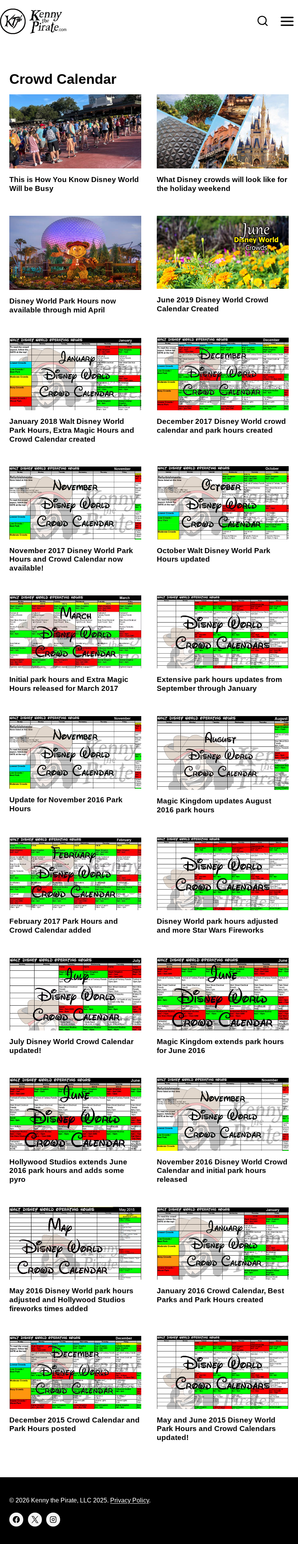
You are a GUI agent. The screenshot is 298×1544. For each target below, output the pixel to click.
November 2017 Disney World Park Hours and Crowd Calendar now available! (71, 559)
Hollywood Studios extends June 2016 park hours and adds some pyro (68, 1171)
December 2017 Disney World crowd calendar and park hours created (221, 425)
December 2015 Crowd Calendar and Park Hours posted (74, 1424)
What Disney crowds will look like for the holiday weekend (222, 184)
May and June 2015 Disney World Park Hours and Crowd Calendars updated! (216, 1429)
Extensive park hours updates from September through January (219, 683)
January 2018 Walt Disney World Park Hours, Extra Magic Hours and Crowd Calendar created (71, 430)
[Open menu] (287, 21)
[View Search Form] (262, 21)
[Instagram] (53, 1520)
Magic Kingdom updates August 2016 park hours (214, 805)
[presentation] (75, 131)
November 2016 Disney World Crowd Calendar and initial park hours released (222, 1171)
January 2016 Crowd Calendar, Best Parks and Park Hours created (220, 1295)
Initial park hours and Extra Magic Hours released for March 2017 (68, 683)
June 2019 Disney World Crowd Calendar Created (213, 304)
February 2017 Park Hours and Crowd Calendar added (63, 925)
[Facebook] (16, 1520)
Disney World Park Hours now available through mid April (62, 305)
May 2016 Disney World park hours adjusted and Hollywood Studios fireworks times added (71, 1300)
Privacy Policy (129, 1500)
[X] (35, 1520)
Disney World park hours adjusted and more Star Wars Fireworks (217, 925)
